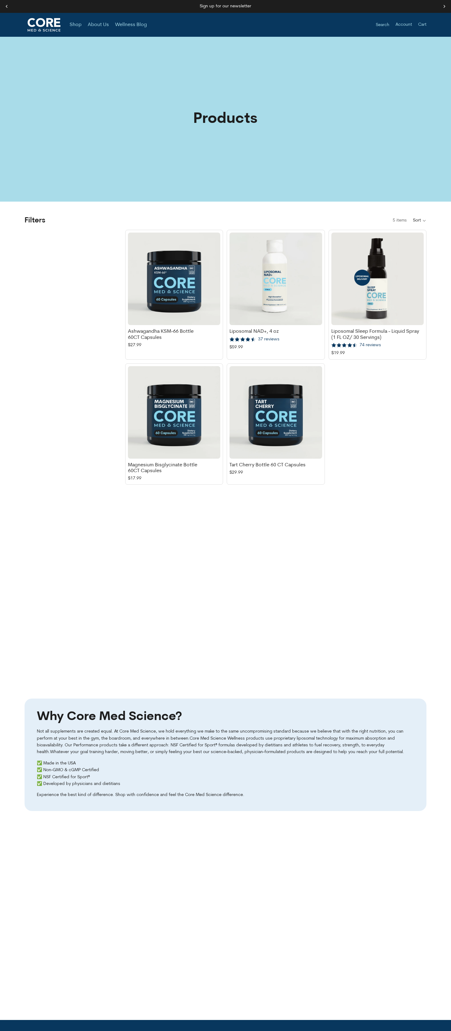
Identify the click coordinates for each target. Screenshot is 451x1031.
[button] (419, 220)
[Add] (210, 315)
